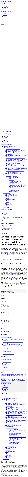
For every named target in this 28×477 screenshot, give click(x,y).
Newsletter (8, 455)
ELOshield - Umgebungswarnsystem (14, 403)
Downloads (9, 456)
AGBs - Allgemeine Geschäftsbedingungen (17, 380)
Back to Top (6, 393)
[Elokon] (7, 131)
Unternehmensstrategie (11, 447)
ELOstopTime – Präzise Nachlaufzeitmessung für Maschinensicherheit (14, 442)
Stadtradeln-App (12, 274)
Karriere (8, 450)
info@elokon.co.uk (5, 314)
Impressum (20, 379)
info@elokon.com (5, 306)
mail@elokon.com (5, 331)
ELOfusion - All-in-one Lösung (13, 425)
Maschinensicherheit (8, 426)
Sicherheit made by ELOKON (10, 398)
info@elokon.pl (4, 323)
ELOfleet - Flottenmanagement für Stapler (15, 402)
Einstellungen (4, 475)
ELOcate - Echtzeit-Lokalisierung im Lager (16, 417)
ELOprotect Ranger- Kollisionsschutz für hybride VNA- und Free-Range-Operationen (16, 410)
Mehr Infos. (3, 474)
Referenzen (6, 459)
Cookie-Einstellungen (5, 382)
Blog (7, 452)
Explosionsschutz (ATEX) (15, 433)
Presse (7, 453)
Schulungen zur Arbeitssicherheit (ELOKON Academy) (16, 439)
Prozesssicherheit (13, 434)
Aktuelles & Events (10, 451)
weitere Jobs (3, 378)
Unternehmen (6, 444)
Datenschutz (3, 380)
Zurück (2, 295)
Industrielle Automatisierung (15, 435)
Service (8, 448)
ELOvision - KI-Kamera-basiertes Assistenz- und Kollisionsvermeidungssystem (16, 421)
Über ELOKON (10, 446)
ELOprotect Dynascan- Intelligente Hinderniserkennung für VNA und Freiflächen (16, 413)
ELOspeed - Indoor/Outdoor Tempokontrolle (16, 418)
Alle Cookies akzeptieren (13, 475)
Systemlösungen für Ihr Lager (13, 400)
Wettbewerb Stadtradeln (8, 252)
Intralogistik (6, 399)
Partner (8, 457)
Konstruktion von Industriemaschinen (17, 437)
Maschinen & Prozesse (11, 428)
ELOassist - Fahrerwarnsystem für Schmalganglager (14, 415)
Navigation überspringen (6, 1)
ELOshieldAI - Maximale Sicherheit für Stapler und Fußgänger (15, 423)
